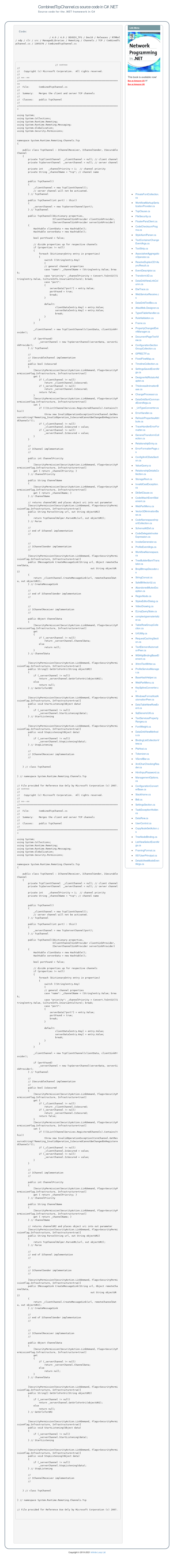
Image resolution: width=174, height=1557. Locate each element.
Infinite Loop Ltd (98, 1552)
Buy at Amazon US (136, 81)
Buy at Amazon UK (136, 84)
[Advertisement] (141, 140)
